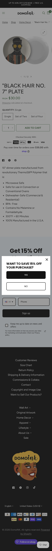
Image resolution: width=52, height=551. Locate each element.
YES (26, 274)
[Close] (46, 259)
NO (26, 286)
